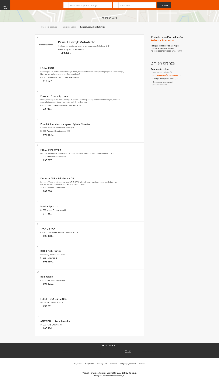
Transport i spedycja (49, 27)
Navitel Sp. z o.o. (49, 206)
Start (35, 27)
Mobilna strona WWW (43, 352)
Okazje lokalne (128, 352)
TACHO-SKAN (48, 228)
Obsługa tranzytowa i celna (163, 79)
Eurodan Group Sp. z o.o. (54, 96)
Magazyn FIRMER (149, 352)
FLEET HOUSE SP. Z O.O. (53, 299)
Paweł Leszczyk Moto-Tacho (76, 42)
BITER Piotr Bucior (50, 251)
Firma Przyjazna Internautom (69, 352)
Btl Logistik (46, 276)
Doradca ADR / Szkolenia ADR (57, 178)
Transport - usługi (69, 27)
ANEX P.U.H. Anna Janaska (55, 321)
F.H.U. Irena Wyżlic (50, 149)
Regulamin (89, 364)
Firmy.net (44, 5)
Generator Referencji (97, 352)
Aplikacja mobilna (174, 352)
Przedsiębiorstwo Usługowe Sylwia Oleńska (65, 124)
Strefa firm (5, 8)
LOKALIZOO (47, 68)
